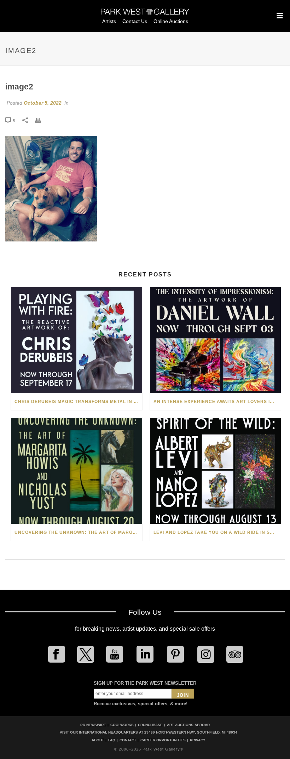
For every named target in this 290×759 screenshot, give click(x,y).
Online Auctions (170, 21)
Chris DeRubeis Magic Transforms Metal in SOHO (78, 401)
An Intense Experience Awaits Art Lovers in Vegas (217, 401)
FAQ (111, 740)
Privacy (197, 740)
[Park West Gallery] (145, 14)
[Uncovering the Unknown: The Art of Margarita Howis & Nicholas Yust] (76, 471)
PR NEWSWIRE (93, 725)
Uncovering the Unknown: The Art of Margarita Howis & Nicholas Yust (78, 532)
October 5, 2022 (43, 103)
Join (183, 695)
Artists (109, 21)
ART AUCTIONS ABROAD (188, 725)
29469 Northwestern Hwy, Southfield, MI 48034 (190, 732)
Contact (128, 740)
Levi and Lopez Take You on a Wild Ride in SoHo (216, 532)
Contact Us (134, 21)
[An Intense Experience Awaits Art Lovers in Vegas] (215, 340)
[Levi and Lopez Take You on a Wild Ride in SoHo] (215, 471)
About (98, 740)
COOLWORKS (122, 725)
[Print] (41, 120)
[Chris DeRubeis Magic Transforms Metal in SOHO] (76, 340)
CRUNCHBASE (150, 725)
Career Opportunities (163, 740)
